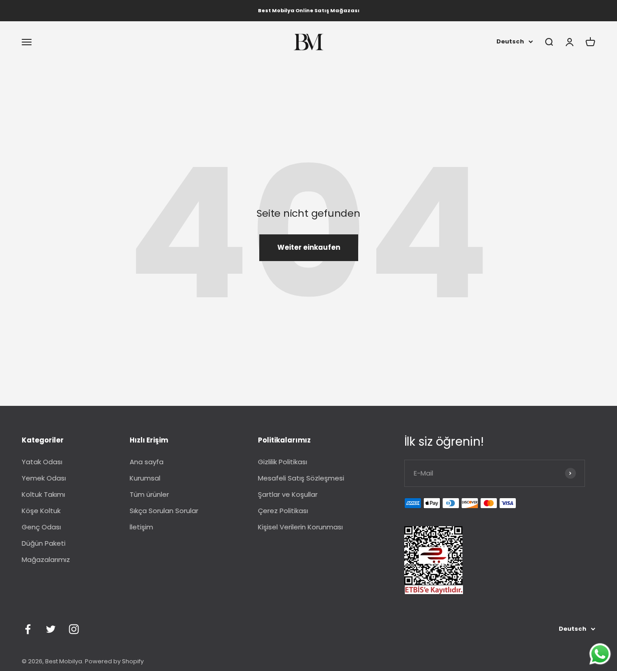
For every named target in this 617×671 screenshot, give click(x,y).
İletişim (141, 527)
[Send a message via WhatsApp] (600, 654)
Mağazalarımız (46, 559)
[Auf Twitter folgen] (51, 629)
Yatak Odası (42, 461)
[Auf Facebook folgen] (28, 629)
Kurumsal (145, 478)
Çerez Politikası (283, 510)
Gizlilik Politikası (282, 461)
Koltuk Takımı (43, 494)
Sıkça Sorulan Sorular (164, 510)
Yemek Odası (44, 478)
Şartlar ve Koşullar (288, 494)
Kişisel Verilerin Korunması (300, 527)
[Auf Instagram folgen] (74, 629)
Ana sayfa (147, 461)
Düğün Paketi (43, 543)
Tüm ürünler (149, 494)
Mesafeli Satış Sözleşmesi (301, 478)
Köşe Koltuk (41, 510)
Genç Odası (41, 527)
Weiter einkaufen (308, 247)
